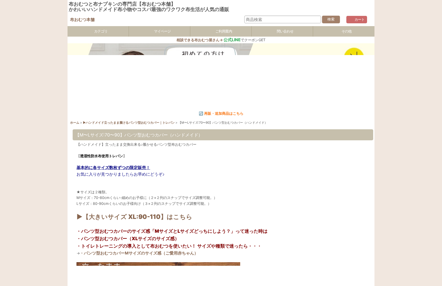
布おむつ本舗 (82, 19)
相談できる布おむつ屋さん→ (208, 40)
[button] (343, 31)
